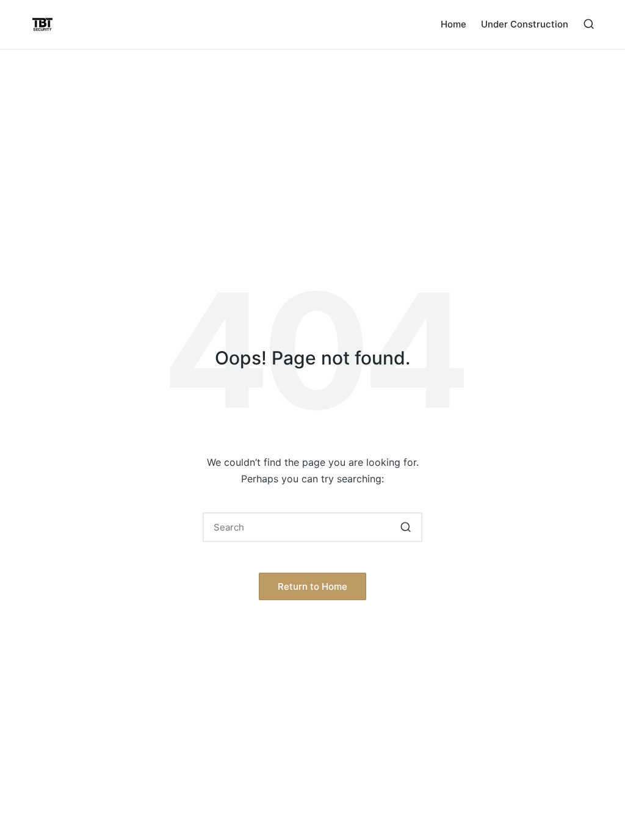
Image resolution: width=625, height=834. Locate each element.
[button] (405, 527)
